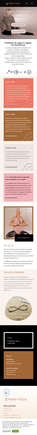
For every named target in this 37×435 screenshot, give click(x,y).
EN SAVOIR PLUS (24, 238)
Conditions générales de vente (12, 417)
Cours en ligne (18, 31)
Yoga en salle (7, 408)
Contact (6, 413)
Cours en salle (18, 25)
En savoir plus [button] (6, 431)
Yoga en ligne (7, 410)
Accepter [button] (15, 431)
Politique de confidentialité (11, 415)
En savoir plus (11, 104)
